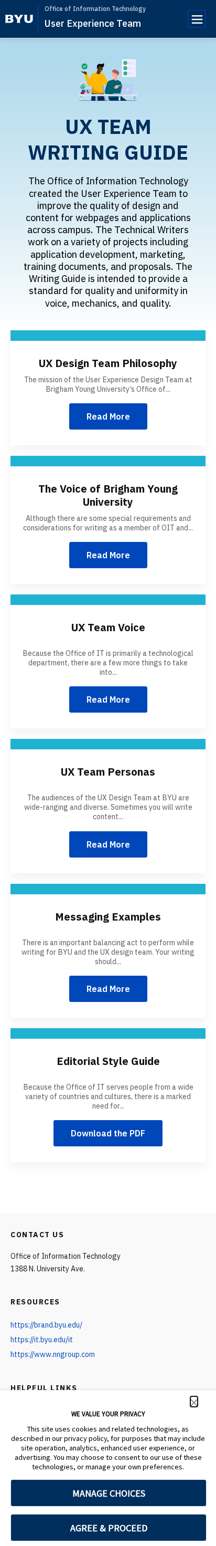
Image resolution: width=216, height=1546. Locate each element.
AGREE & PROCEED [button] (108, 1528)
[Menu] (197, 19)
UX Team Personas (108, 772)
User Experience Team (93, 23)
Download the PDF (108, 1133)
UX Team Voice (108, 627)
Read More (108, 416)
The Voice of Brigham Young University (108, 495)
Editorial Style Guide (108, 1061)
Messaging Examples (108, 917)
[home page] (19, 19)
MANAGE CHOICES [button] (108, 1493)
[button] (194, 1401)
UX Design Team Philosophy (108, 363)
